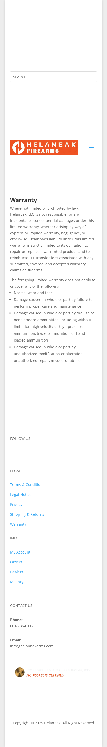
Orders (16, 562)
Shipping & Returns (27, 514)
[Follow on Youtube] (45, 57)
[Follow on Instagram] (25, 57)
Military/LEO (20, 581)
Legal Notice (20, 494)
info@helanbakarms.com (49, 23)
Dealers (16, 571)
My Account (20, 552)
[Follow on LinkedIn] (35, 57)
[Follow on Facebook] (14, 57)
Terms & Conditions (27, 484)
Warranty (18, 524)
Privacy (16, 504)
